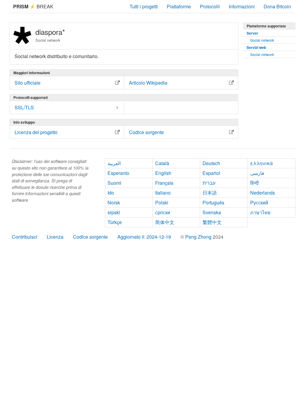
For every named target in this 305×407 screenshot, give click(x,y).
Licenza (55, 236)
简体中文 (164, 222)
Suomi (114, 182)
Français (164, 182)
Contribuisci (24, 236)
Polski (161, 202)
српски (162, 212)
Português (213, 202)
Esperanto (118, 173)
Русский (259, 202)
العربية (114, 163)
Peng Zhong (199, 236)
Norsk (114, 202)
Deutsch (211, 163)
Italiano (163, 192)
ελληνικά (261, 163)
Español (211, 173)
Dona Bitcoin (277, 6)
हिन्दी (254, 182)
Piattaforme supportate (266, 26)
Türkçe (115, 222)
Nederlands (262, 192)
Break (33, 6)
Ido (111, 192)
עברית (209, 182)
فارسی (257, 173)
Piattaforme (179, 6)
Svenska (212, 212)
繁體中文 (212, 222)
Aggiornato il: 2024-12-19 (144, 236)
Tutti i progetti (144, 6)
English (163, 173)
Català (162, 163)
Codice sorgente (90, 236)
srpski (114, 212)
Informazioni (242, 6)
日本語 (210, 192)
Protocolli (210, 6)
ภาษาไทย (260, 212)
